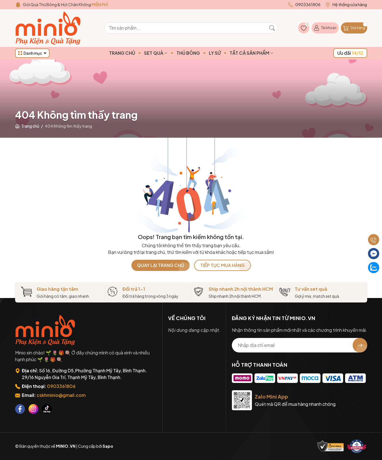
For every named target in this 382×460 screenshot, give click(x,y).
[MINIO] (46, 330)
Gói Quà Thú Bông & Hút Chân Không (65, 4)
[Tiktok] (47, 409)
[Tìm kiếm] (272, 28)
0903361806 (61, 386)
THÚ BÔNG (188, 53)
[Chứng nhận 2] (356, 446)
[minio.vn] (48, 28)
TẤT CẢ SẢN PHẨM (250, 53)
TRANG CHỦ (122, 53)
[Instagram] (33, 409)
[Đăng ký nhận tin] (360, 345)
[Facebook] (20, 409)
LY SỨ (215, 53)
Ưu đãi (350, 53)
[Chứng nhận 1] (330, 446)
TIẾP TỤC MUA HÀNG (222, 265)
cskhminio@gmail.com (61, 395)
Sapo (108, 446)
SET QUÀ (154, 53)
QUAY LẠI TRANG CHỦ (160, 265)
